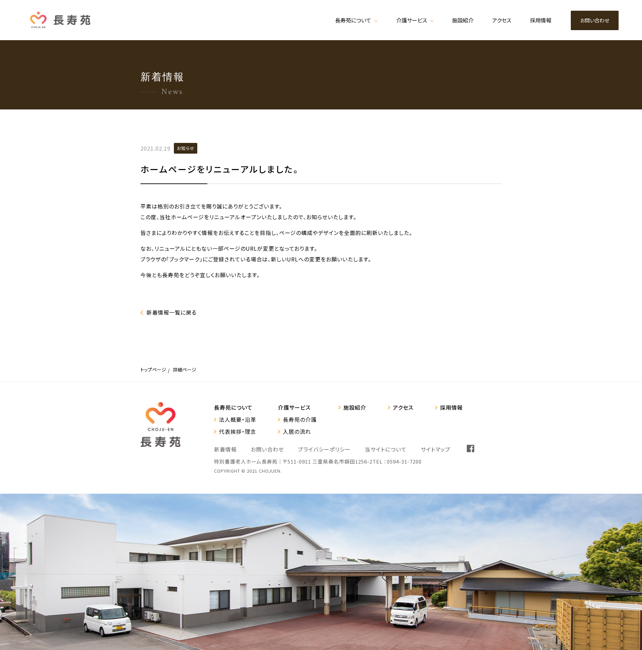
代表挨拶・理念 (237, 431)
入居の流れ (297, 431)
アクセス (403, 407)
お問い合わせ (267, 449)
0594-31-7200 (404, 461)
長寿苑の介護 (300, 419)
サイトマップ (435, 449)
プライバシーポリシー (324, 449)
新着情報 (225, 449)
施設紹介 (354, 407)
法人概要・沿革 (237, 419)
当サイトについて (386, 449)
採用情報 (451, 407)
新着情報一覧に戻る (171, 312)
